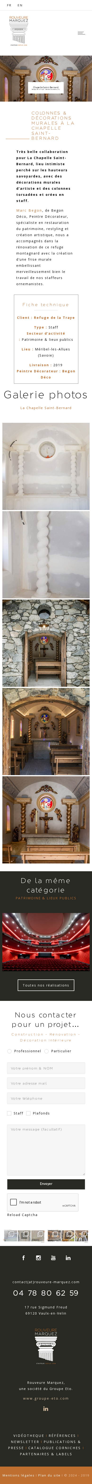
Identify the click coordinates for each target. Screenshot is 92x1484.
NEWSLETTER (25, 1441)
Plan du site (49, 1475)
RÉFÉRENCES (62, 1435)
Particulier (61, 1051)
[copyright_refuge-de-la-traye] (46, 819)
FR (9, 5)
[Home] (19, 45)
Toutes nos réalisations (46, 985)
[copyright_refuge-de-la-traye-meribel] (46, 731)
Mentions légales (19, 1475)
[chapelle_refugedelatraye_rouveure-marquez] (46, 554)
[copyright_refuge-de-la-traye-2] (46, 643)
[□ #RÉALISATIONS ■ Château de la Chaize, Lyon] (53, 1236)
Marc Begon (29, 210)
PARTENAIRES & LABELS (46, 1454)
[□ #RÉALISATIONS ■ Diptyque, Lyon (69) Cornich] (9, 1236)
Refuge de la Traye (54, 317)
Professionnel (27, 1051)
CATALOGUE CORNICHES (56, 1448)
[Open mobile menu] (82, 33)
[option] (46, 942)
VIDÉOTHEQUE (28, 1435)
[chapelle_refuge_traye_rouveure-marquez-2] (46, 466)
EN (20, 5)
